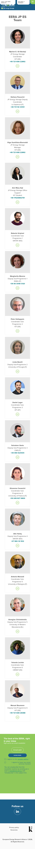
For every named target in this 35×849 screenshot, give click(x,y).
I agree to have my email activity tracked (21, 763)
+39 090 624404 (17, 453)
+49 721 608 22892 (17, 62)
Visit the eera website (5, 2)
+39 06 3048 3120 (17, 284)
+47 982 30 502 (17, 541)
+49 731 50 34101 (17, 107)
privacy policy (23, 759)
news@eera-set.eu (15, 771)
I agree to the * (18, 759)
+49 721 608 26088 (17, 713)
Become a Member (21, 2)
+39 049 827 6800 (17, 498)
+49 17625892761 (17, 198)
